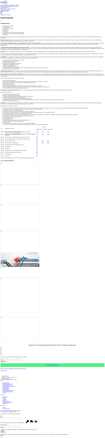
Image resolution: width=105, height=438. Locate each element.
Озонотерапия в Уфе (7, 384)
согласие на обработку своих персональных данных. (15, 368)
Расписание (11, 6)
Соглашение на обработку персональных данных (10, 410)
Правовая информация (7, 402)
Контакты (16, 6)
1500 (43, 131)
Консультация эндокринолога (9, 386)
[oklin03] (19, 316)
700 (37, 144)
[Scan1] (0, 353)
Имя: (1, 417)
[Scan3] (0, 351)
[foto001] (19, 277)
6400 (48, 140)
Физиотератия (6, 387)
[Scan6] (0, 347)
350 (37, 148)
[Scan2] (0, 352)
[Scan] (0, 354)
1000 (37, 134)
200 (37, 146)
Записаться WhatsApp (52, 365)
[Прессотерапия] (19, 342)
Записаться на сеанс (4, 10)
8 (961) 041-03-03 (5, 7)
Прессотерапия (6, 388)
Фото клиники (6, 401)
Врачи (1, 6)
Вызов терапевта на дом (8, 383)
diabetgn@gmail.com (6, 9)
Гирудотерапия (6, 382)
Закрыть (2, 430)
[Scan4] (0, 349)
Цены (7, 6)
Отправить (3, 432)
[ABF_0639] (19, 266)
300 (37, 154)
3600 (43, 140)
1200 (37, 131)
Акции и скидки (6, 408)
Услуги (1, 5)
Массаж (4, 392)
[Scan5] (0, 348)
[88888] (19, 251)
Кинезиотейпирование (7, 391)
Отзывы (4, 398)
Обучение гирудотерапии (9, 5)
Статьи (4, 6)
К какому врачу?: (4, 424)
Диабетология (6, 389)
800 (37, 140)
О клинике (16, 5)
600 (37, 152)
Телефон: (2, 427)
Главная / (2, 14)
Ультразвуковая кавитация (8, 390)
